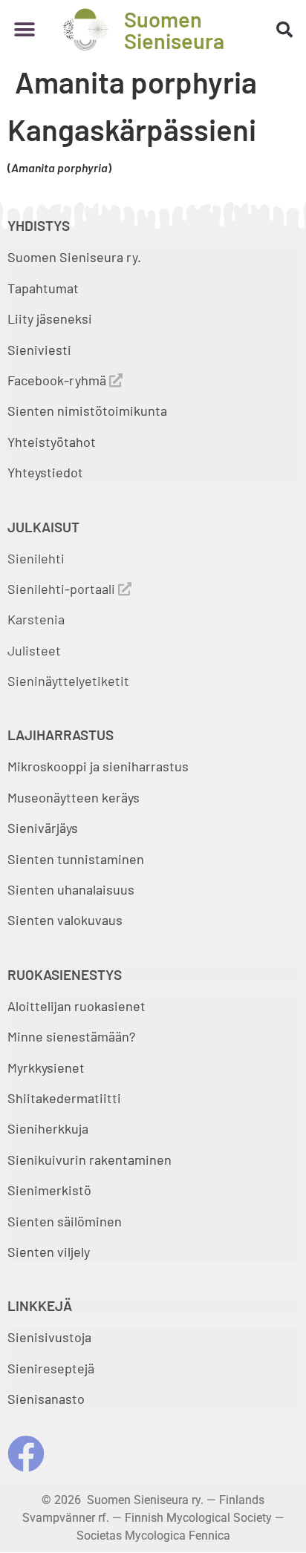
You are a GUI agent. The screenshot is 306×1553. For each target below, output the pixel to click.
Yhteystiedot (45, 472)
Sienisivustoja (49, 1337)
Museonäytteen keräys (73, 797)
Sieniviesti (40, 349)
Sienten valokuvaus (65, 920)
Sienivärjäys (42, 828)
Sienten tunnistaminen (75, 859)
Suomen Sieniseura (174, 29)
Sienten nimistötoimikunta (87, 410)
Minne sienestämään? (71, 1036)
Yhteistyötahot (51, 442)
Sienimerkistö (49, 1190)
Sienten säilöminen (64, 1221)
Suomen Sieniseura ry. (74, 257)
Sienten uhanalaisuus (70, 889)
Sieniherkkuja (47, 1128)
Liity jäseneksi (49, 318)
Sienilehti (36, 558)
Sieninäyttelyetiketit (68, 681)
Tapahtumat (43, 288)
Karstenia (36, 619)
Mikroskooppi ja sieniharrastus (98, 766)
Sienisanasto (46, 1398)
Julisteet (34, 650)
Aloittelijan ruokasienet (76, 1006)
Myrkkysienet (46, 1067)
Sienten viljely (48, 1251)
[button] (24, 29)
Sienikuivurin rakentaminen (89, 1159)
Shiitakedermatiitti (64, 1098)
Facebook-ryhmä (58, 380)
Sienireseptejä (50, 1368)
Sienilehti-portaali (62, 589)
